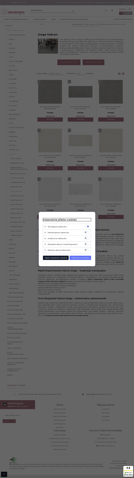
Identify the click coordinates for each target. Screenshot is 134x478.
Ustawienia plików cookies (60, 219)
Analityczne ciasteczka (57, 238)
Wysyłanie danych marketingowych (62, 244)
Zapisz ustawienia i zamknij (56, 258)
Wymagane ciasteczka (57, 227)
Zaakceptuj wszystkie (80, 258)
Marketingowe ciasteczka (58, 233)
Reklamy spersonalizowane (59, 250)
